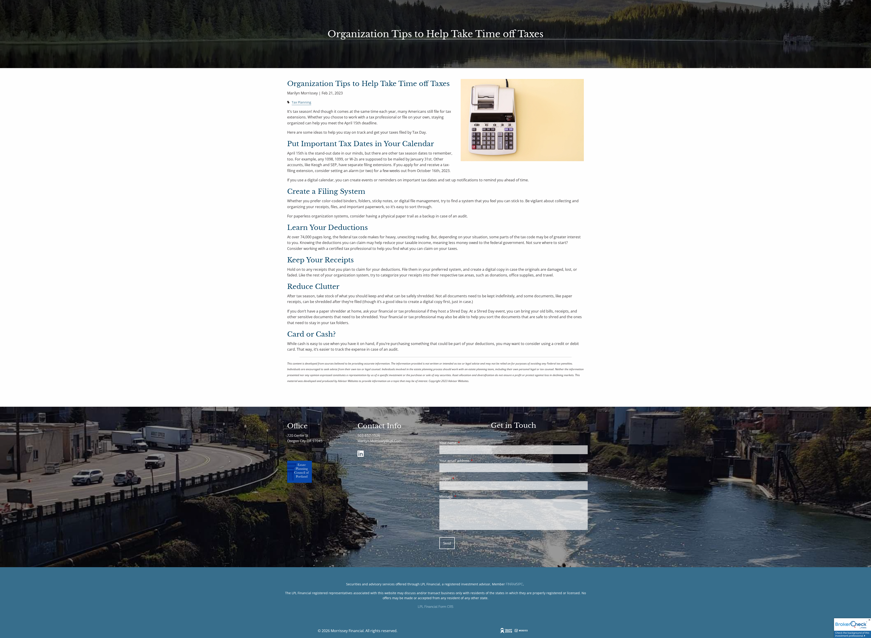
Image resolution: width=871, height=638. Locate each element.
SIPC (519, 584)
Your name (464, 442)
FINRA (510, 584)
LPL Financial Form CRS (435, 606)
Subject (461, 478)
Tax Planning (301, 102)
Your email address (471, 460)
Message (462, 496)
